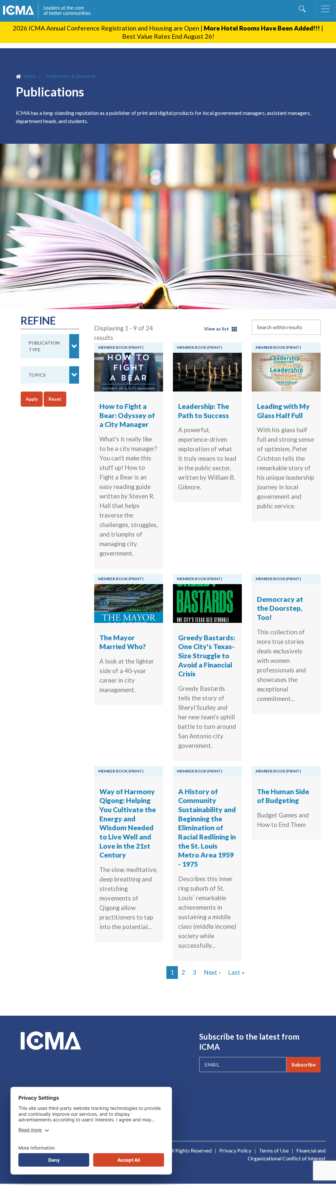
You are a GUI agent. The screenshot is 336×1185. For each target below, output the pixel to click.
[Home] (50, 11)
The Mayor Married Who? (122, 642)
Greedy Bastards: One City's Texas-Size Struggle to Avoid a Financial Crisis (206, 655)
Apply (32, 399)
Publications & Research (70, 76)
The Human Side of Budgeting (283, 796)
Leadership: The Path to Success (203, 411)
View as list (216, 328)
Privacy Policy (235, 1150)
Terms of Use (274, 1150)
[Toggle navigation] (325, 9)
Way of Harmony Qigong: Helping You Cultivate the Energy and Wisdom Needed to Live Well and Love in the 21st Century (127, 823)
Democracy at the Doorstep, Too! (280, 608)
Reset (55, 399)
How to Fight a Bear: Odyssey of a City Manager (127, 415)
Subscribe (303, 1064)
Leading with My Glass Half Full (283, 411)
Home (30, 76)
